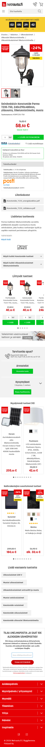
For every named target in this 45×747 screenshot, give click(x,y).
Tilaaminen (7, 706)
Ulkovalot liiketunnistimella (13, 37)
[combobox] (25, 11)
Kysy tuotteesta (22, 392)
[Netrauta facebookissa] (19, 734)
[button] (3, 11)
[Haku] (39, 11)
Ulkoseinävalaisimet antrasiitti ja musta (21, 590)
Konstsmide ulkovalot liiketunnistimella (21, 620)
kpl (13, 317)
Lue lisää (6, 185)
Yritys (5, 713)
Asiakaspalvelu (10, 684)
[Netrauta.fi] (12, 4)
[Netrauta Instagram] (27, 734)
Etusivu (4, 34)
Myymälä (6, 698)
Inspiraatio (8, 727)
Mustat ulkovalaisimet (13, 582)
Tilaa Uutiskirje (22, 662)
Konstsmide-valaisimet (13, 605)
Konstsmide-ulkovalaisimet (15, 613)
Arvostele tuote (22, 371)
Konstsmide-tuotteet (18, 256)
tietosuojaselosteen (19, 673)
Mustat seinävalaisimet (13, 597)
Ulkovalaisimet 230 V (12, 575)
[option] (31, 431)
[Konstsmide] (22, 247)
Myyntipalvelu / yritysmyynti (17, 691)
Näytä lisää (6, 239)
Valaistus (14, 34)
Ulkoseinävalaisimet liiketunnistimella (17, 40)
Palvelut (6, 720)
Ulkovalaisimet (27, 34)
